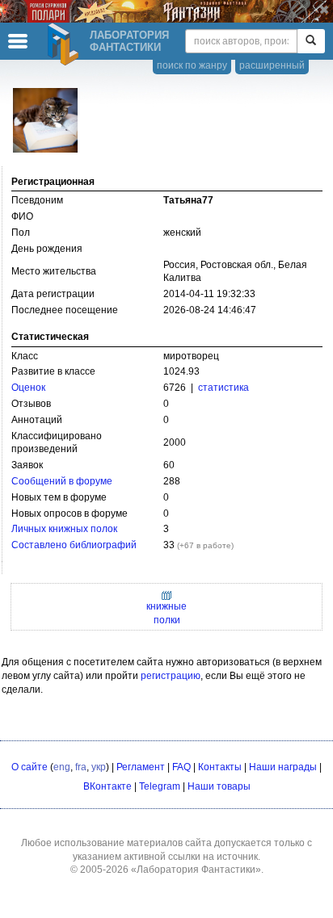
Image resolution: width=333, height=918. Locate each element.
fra (80, 767)
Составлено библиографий (74, 545)
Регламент (140, 767)
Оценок (28, 387)
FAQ (181, 767)
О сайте (29, 767)
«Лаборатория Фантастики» (196, 869)
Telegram (159, 786)
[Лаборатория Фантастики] (65, 44)
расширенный (272, 65)
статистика (223, 387)
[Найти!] (311, 41)
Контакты (220, 767)
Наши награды (283, 767)
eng (61, 767)
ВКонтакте (107, 786)
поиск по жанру (192, 65)
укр (98, 767)
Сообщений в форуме (61, 481)
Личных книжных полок (64, 528)
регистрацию (170, 675)
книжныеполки (166, 613)
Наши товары (219, 786)
